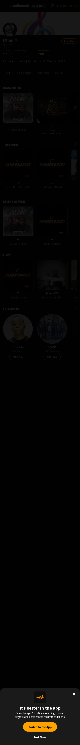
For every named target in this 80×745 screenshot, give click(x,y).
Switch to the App (40, 727)
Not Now (40, 737)
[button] (40, 372)
